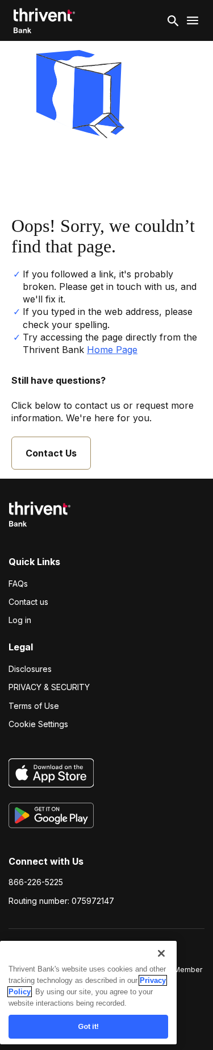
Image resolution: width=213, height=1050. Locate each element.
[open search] (173, 20)
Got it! (88, 1026)
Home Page (112, 349)
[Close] (161, 953)
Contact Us (51, 453)
